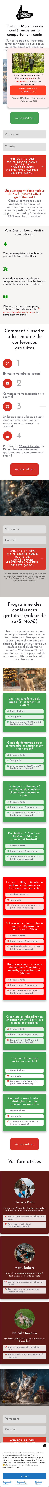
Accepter (25, 1476)
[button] (45, 1446)
